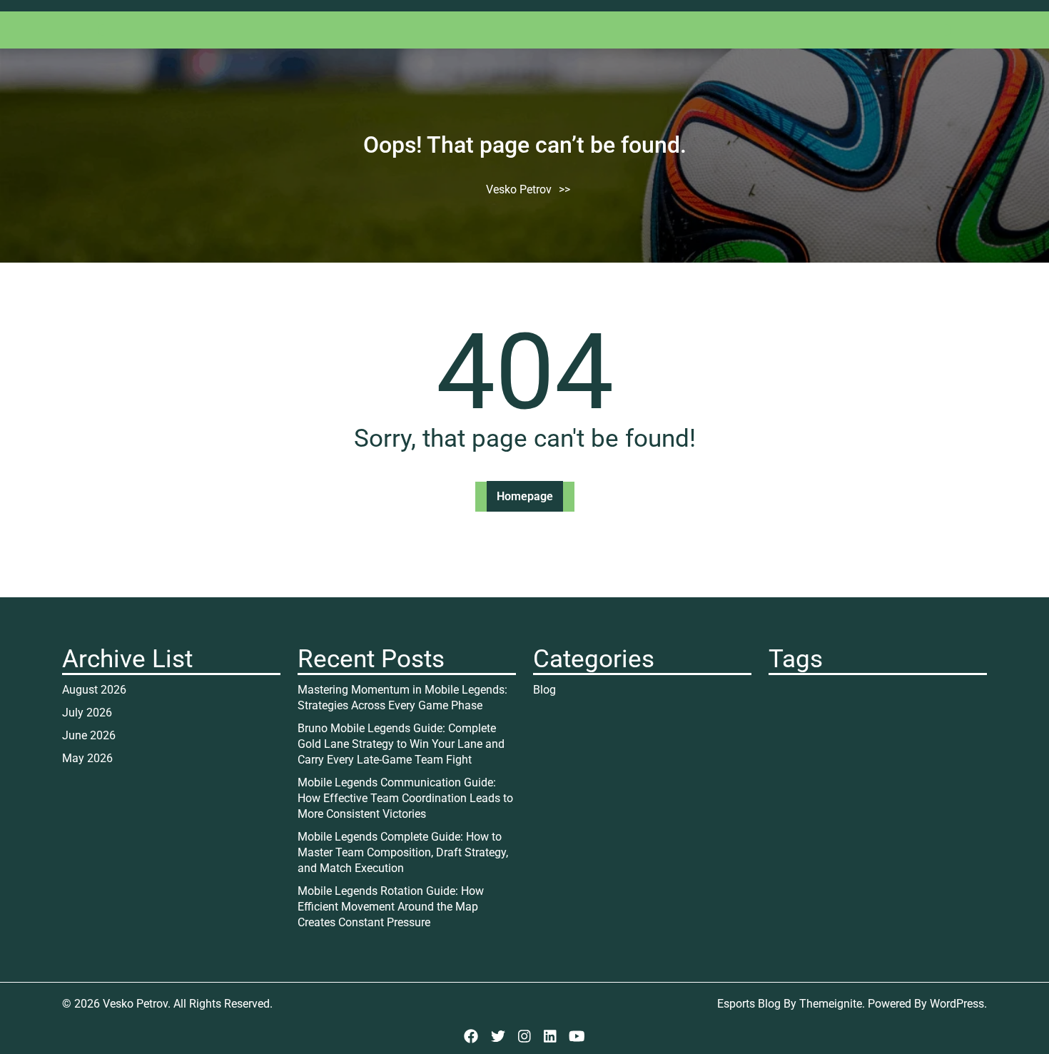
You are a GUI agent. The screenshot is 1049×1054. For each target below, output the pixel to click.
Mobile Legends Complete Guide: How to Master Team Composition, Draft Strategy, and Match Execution (403, 852)
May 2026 (87, 758)
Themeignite (830, 1003)
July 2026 (87, 712)
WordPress (957, 1003)
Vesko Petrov (519, 189)
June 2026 (89, 735)
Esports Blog (749, 1003)
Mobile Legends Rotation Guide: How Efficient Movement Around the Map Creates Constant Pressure (391, 906)
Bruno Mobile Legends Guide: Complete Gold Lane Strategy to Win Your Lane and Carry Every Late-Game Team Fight (401, 743)
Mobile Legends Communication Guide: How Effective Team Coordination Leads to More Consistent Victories (405, 798)
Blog (544, 689)
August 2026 (94, 689)
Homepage (525, 496)
